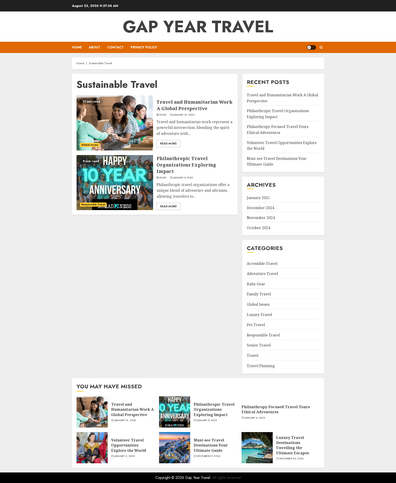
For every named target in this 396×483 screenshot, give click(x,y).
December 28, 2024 (291, 458)
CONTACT (115, 47)
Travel (252, 355)
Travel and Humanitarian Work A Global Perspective (194, 105)
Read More (168, 144)
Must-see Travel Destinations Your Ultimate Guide (211, 445)
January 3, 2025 (124, 456)
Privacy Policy (144, 47)
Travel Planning (261, 365)
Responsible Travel (93, 204)
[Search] (321, 47)
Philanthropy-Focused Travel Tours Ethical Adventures (276, 409)
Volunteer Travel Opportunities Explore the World (128, 445)
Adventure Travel (262, 273)
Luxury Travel (259, 314)
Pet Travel (256, 324)
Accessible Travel (262, 263)
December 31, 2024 (208, 456)
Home (77, 47)
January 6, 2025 (255, 417)
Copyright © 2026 (170, 477)
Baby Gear (256, 283)
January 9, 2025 (183, 177)
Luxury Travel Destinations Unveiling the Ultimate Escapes (292, 445)
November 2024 (261, 217)
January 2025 (258, 197)
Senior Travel (259, 345)
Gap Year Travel (198, 27)
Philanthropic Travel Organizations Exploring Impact (186, 164)
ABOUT (94, 47)
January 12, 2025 (183, 115)
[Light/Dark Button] (311, 47)
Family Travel (259, 294)
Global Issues (89, 145)
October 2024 (258, 227)
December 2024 (260, 207)
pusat (163, 115)
